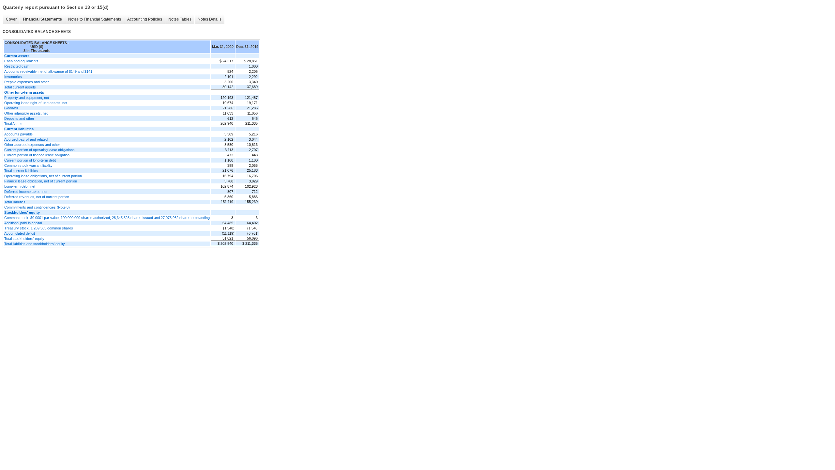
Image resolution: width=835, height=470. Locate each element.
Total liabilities (14, 202)
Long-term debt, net (19, 186)
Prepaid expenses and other (26, 82)
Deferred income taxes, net (25, 192)
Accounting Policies (144, 19)
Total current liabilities (21, 171)
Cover (11, 19)
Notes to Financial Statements (94, 19)
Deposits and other (19, 118)
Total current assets (20, 87)
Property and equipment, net (26, 98)
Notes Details (209, 19)
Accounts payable (18, 134)
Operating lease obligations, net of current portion (43, 176)
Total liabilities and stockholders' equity (34, 244)
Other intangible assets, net (26, 113)
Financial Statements (42, 19)
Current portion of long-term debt (30, 160)
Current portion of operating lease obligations (39, 150)
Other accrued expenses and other (32, 145)
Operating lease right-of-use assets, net (35, 103)
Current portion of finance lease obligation (36, 155)
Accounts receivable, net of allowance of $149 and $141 (48, 71)
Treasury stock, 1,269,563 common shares (38, 228)
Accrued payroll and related (26, 139)
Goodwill (11, 108)
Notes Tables (179, 19)
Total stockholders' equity (24, 239)
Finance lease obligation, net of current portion (40, 181)
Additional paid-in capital (23, 223)
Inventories (13, 77)
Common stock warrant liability (28, 165)
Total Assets (13, 124)
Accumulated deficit (19, 233)
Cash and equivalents (21, 61)
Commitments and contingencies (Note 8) (37, 207)
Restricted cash (16, 66)
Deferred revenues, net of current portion (36, 197)
